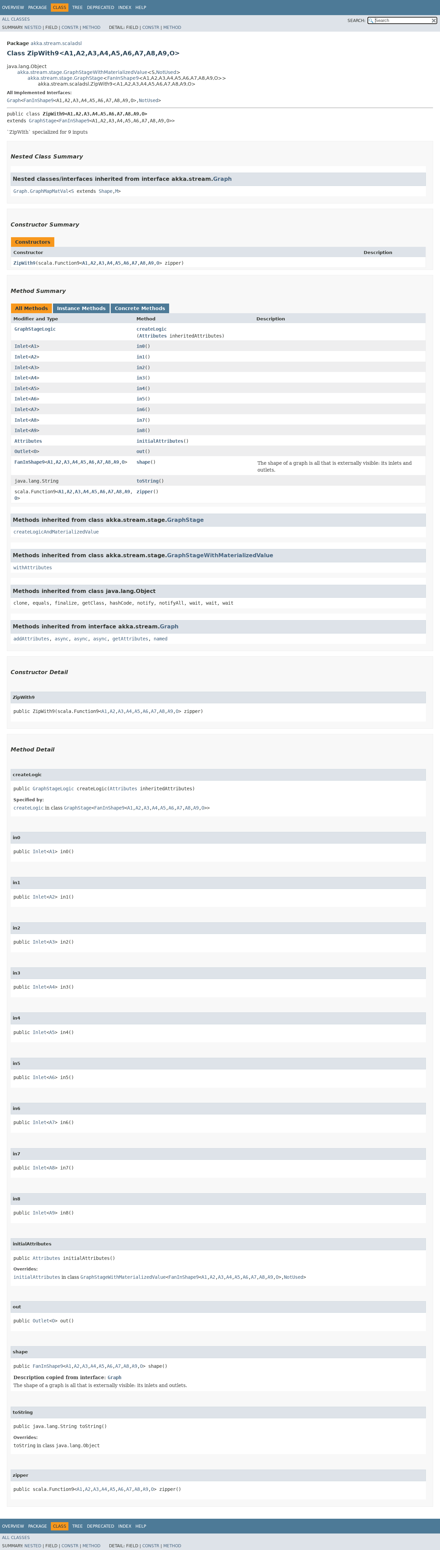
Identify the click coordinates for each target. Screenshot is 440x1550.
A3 (101, 263)
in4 (140, 388)
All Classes (16, 19)
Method (91, 27)
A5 (118, 263)
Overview (13, 7)
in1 (140, 357)
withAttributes (32, 567)
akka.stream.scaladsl (56, 43)
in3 (140, 378)
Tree (77, 7)
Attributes (153, 336)
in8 (140, 430)
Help (140, 7)
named (160, 638)
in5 (140, 399)
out (140, 451)
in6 (140, 409)
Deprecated (100, 7)
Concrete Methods (140, 308)
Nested (32, 27)
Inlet (21, 346)
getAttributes (130, 638)
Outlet (22, 451)
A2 (93, 263)
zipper (144, 491)
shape (143, 462)
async (61, 638)
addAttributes (31, 638)
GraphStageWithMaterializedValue (220, 555)
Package (37, 7)
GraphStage (42, 120)
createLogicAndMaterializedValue (56, 532)
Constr (70, 27)
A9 (151, 263)
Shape (105, 191)
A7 (134, 263)
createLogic (151, 329)
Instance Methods (81, 308)
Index (124, 7)
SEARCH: (356, 20)
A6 (126, 263)
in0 (140, 346)
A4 (109, 263)
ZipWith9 (24, 263)
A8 (142, 263)
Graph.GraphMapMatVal (40, 191)
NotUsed (166, 72)
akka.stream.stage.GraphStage (65, 78)
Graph (14, 100)
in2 (140, 367)
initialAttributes (159, 441)
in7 (140, 420)
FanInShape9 (123, 78)
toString (147, 481)
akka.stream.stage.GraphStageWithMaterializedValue (82, 72)
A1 (85, 263)
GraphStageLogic (35, 329)
